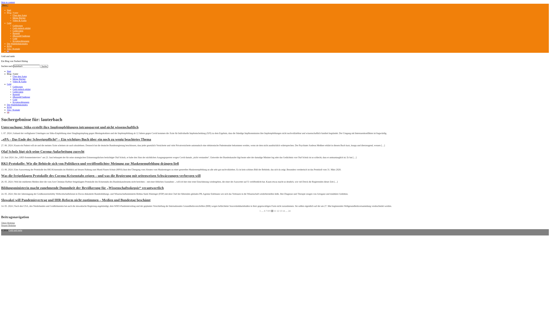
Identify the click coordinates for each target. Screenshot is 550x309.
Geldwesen (18, 25)
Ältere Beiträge (8, 223)
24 (289, 211)
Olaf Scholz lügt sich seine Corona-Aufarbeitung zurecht (42, 151)
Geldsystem (18, 31)
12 (278, 211)
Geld (9, 23)
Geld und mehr (15, 230)
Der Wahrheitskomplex (17, 43)
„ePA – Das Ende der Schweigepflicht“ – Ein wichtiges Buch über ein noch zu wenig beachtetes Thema (76, 139)
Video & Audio (19, 20)
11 (275, 211)
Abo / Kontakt (13, 49)
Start (9, 10)
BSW (9, 46)
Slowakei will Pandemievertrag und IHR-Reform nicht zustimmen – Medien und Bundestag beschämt (76, 200)
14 (283, 211)
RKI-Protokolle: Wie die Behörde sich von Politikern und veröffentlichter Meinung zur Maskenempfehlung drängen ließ (90, 163)
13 (281, 211)
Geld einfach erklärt (22, 28)
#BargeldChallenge (21, 36)
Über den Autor (20, 15)
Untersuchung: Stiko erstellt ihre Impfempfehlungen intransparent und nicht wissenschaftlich (70, 127)
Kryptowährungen (21, 41)
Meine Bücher (19, 18)
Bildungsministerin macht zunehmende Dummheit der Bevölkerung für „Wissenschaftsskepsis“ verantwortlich (82, 188)
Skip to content (8, 2)
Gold (15, 38)
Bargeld (16, 33)
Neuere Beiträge (8, 225)
